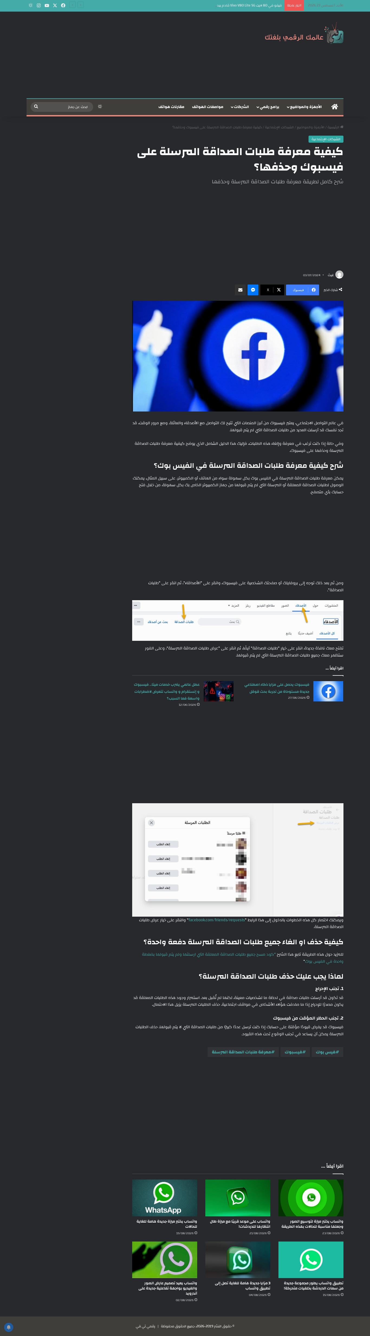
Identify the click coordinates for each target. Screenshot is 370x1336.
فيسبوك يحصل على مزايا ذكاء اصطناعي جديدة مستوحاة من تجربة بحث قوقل (276, 688)
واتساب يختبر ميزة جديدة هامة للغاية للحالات (167, 1224)
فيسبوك (293, 1052)
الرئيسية (333, 127)
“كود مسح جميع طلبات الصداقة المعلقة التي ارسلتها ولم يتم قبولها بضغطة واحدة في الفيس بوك (242, 958)
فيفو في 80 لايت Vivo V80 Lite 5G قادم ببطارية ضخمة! (241, 5)
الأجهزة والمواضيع (306, 106)
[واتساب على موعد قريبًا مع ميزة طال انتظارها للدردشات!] (237, 1198)
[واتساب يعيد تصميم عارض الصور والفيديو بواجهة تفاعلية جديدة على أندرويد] (164, 1260)
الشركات (241, 106)
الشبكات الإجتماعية (279, 127)
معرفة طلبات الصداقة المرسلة (241, 1052)
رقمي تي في (145, 1326)
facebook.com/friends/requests (217, 920)
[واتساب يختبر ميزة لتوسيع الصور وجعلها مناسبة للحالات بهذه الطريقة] (310, 1198)
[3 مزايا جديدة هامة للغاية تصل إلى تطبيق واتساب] (237, 1260)
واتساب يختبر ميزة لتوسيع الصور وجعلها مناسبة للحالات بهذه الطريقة (312, 1224)
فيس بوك (326, 1052)
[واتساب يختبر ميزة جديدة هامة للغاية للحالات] (164, 1198)
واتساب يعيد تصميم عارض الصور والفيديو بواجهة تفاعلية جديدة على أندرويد (167, 1288)
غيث (331, 275)
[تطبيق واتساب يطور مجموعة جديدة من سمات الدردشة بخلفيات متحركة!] (310, 1260)
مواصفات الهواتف (207, 106)
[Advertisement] (131, 55)
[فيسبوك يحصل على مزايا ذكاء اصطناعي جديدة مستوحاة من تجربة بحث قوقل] (328, 691)
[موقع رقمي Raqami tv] (304, 32)
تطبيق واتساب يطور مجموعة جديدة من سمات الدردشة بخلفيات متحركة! (313, 1286)
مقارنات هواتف (171, 106)
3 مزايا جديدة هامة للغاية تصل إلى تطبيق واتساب (242, 1286)
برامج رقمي (269, 106)
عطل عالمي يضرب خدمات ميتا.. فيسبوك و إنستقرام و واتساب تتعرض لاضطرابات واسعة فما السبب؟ (167, 691)
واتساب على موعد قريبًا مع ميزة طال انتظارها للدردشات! (240, 1224)
